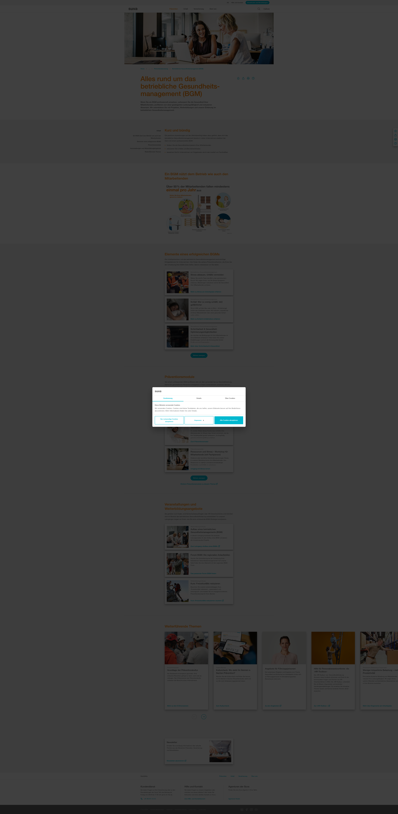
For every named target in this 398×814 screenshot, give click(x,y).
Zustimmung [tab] (168, 398)
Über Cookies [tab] (230, 398)
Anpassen (197, 420)
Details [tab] (199, 398)
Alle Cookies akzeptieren (229, 420)
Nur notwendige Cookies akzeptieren (169, 420)
